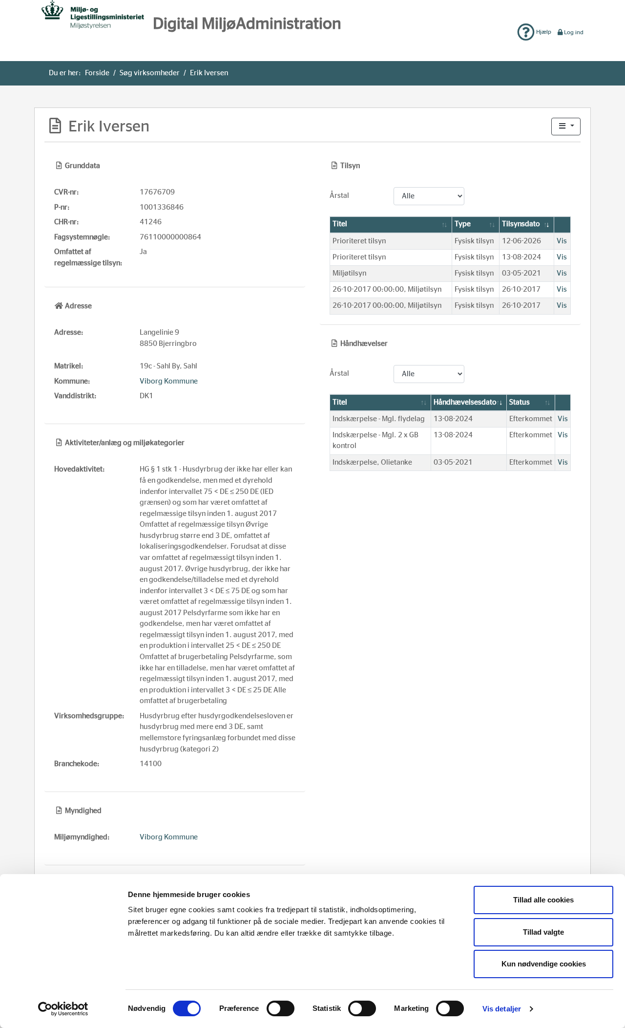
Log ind (573, 32)
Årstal (339, 195)
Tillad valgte (543, 932)
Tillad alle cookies (543, 900)
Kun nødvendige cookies (543, 964)
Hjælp (543, 32)
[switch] (280, 1008)
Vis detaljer (501, 1009)
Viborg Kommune (169, 381)
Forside (97, 73)
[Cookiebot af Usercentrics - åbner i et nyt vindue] (63, 1009)
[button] (566, 127)
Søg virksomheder (150, 73)
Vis (562, 241)
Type (463, 224)
